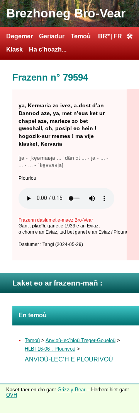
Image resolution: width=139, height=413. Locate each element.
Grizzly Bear (71, 389)
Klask (14, 49)
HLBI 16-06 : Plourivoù (50, 349)
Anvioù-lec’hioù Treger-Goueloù (80, 340)
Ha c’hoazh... (47, 49)
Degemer (19, 36)
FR (118, 36)
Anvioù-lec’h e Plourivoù (69, 359)
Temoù (81, 36)
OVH (11, 395)
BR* (104, 36)
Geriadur (51, 36)
